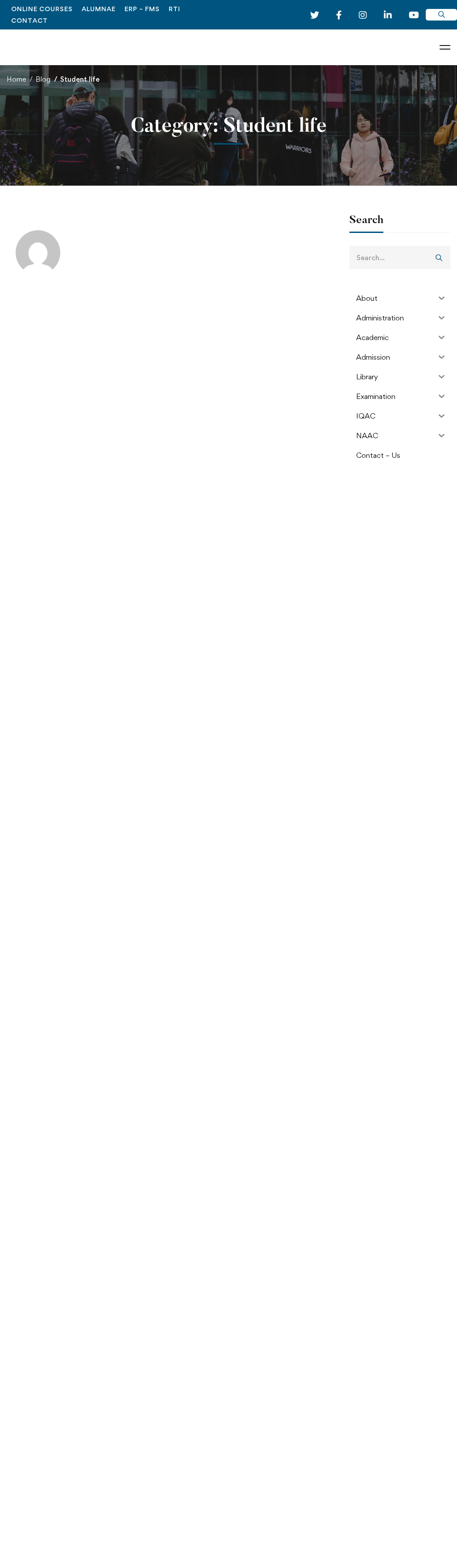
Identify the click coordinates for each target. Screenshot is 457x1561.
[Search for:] (399, 257)
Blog (43, 79)
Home (16, 79)
